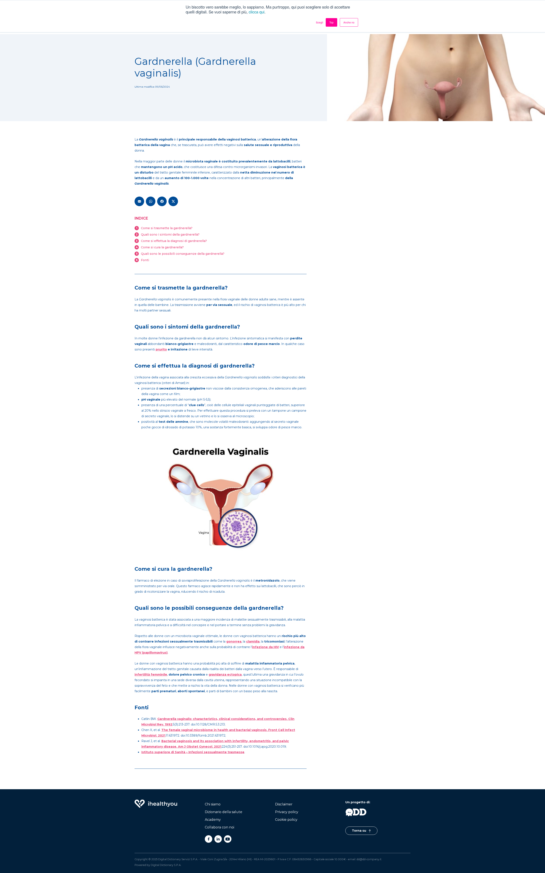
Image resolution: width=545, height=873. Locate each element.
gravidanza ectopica (225, 674)
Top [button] (331, 22)
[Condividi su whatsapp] (150, 201)
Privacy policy (286, 812)
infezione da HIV (265, 647)
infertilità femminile (151, 674)
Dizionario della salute (223, 812)
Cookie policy (286, 820)
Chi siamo (213, 804)
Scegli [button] (319, 22)
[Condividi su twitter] (173, 201)
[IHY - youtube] (227, 839)
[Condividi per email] (139, 201)
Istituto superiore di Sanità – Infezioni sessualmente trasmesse (192, 752)
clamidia (253, 641)
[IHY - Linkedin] (218, 839)
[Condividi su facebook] (162, 201)
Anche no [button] (348, 22)
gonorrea (233, 641)
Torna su (359, 830)
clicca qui (256, 11)
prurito (161, 349)
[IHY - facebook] (208, 839)
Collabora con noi (219, 827)
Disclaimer (284, 804)
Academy (213, 820)
